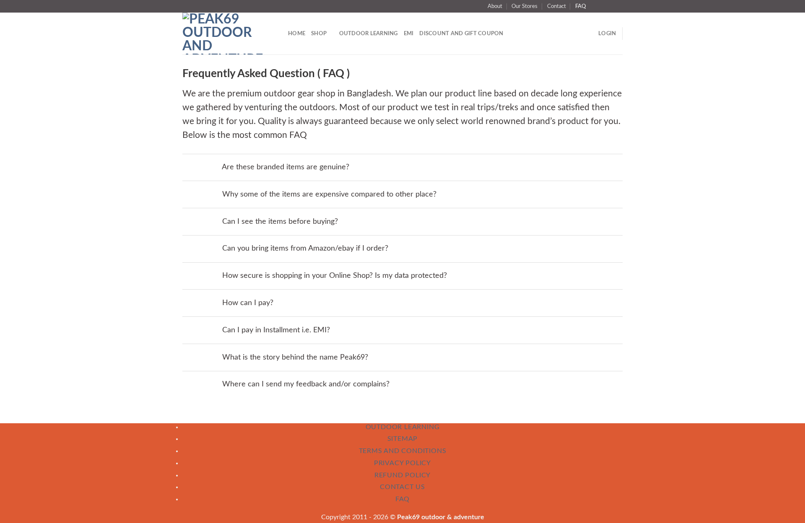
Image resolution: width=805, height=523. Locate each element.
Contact (556, 6)
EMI (409, 33)
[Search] (278, 34)
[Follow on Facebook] (594, 6)
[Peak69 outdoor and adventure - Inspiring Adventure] (222, 33)
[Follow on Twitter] (602, 6)
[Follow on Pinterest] (618, 6)
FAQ (580, 6)
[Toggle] (208, 167)
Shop (319, 33)
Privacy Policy (402, 463)
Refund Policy (402, 475)
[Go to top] (787, 511)
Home (296, 33)
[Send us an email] (610, 6)
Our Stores (525, 6)
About (495, 6)
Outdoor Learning (368, 33)
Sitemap (402, 438)
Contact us (402, 487)
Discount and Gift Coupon (461, 33)
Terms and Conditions (403, 451)
